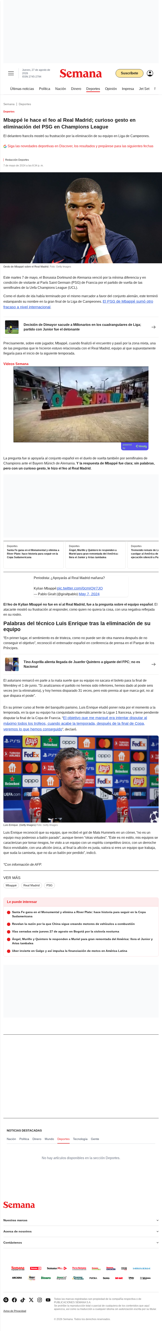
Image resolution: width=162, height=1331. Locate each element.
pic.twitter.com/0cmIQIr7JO (80, 588)
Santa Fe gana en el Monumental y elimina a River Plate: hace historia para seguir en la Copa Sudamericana (33, 554)
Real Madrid (31, 885)
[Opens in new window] (14, 1300)
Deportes (25, 104)
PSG (49, 885)
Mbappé (11, 885)
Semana (9, 104)
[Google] (5, 1300)
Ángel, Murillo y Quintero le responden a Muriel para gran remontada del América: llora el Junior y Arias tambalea (93, 554)
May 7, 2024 (89, 594)
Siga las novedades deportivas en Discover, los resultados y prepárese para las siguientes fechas (80, 146)
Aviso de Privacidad (19, 1311)
